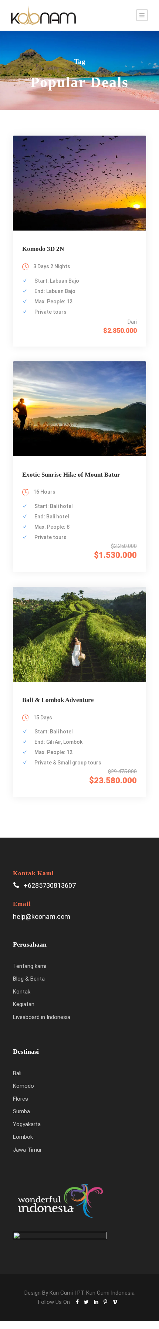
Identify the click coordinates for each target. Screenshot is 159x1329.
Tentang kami (29, 966)
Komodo (23, 1086)
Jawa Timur (27, 1149)
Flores (20, 1098)
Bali (17, 1073)
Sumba (21, 1111)
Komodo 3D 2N (43, 248)
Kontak (21, 991)
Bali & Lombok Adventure (58, 699)
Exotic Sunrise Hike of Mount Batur (71, 474)
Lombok (23, 1137)
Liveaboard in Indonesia (41, 1017)
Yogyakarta (27, 1124)
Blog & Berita (29, 978)
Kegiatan (23, 1004)
